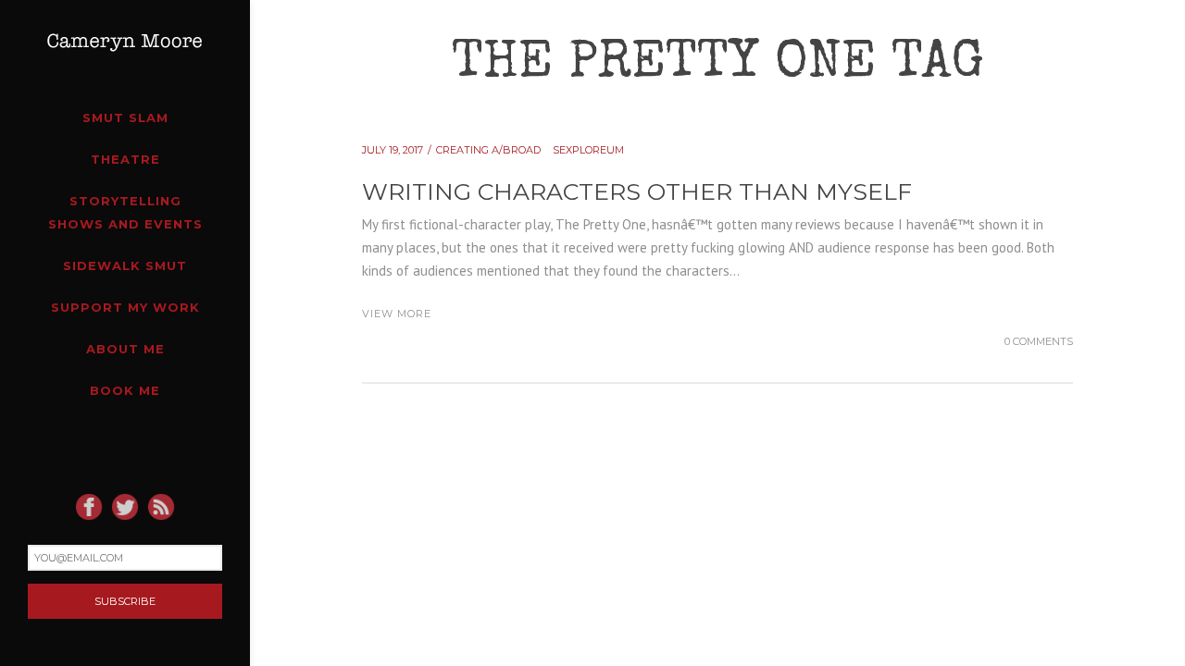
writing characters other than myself (637, 191)
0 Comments (1038, 341)
